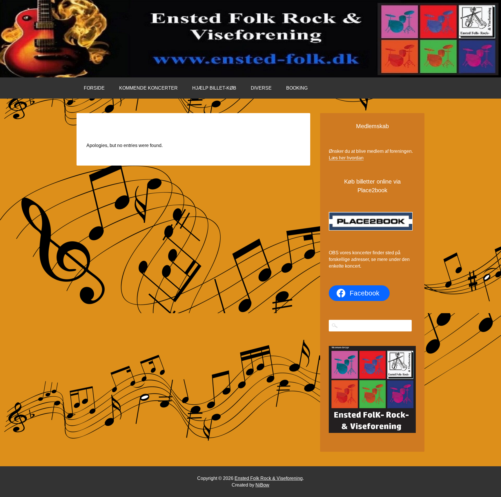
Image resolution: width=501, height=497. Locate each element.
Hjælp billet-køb (214, 88)
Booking (297, 88)
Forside (94, 88)
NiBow (262, 485)
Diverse (261, 88)
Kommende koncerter (148, 88)
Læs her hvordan (346, 157)
